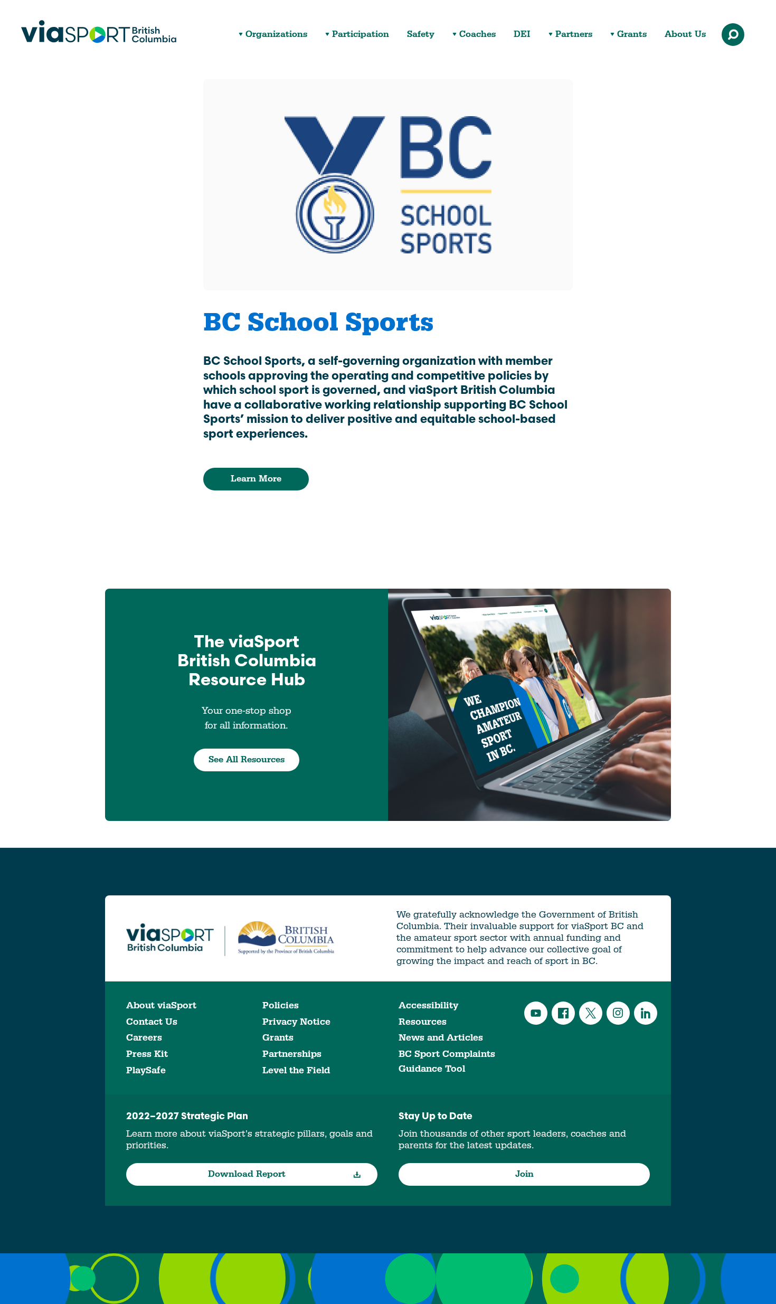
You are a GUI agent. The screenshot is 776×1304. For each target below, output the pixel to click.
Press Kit (147, 1054)
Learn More (256, 479)
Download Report (247, 1174)
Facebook (563, 1013)
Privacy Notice (296, 1022)
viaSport (98, 31)
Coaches (477, 34)
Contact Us (151, 1022)
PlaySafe (146, 1070)
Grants (632, 34)
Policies (280, 1005)
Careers (144, 1038)
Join (524, 1174)
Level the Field (296, 1070)
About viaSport (161, 1005)
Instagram (618, 1013)
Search (733, 34)
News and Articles (441, 1038)
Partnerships (291, 1054)
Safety (420, 34)
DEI (522, 34)
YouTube (535, 1013)
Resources (423, 1022)
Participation (360, 34)
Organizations (276, 34)
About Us (685, 34)
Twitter (590, 1013)
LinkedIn (645, 1013)
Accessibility (428, 1005)
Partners (573, 34)
